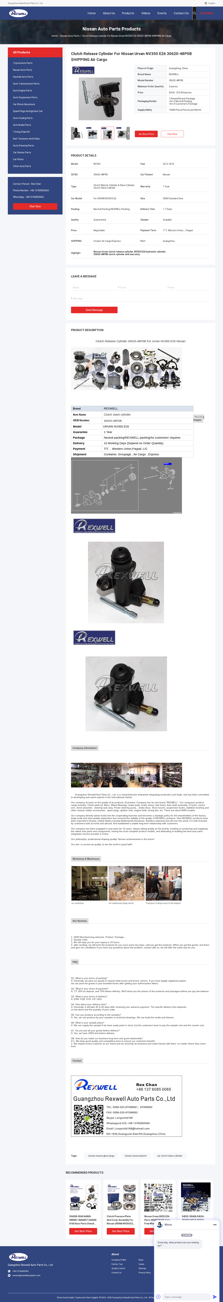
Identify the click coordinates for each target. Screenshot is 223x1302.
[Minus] (215, 1225)
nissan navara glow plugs (101, 1155)
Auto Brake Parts (22, 125)
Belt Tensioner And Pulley (26, 138)
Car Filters (18, 159)
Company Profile (119, 1260)
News (141, 1260)
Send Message (94, 310)
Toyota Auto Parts (22, 63)
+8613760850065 (34, 197)
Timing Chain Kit (21, 131)
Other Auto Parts (22, 166)
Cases (141, 1264)
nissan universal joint (136, 1155)
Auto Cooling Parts (23, 118)
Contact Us (116, 1273)
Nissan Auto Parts (70, 36)
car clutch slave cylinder (169, 1155)
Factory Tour (117, 1264)
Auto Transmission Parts (26, 83)
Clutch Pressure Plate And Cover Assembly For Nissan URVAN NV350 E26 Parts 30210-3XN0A (120, 1220)
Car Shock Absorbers (24, 104)
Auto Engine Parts (22, 90)
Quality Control (118, 1268)
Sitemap (142, 1268)
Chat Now (35, 206)
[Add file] (158, 1296)
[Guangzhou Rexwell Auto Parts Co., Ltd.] (18, 13)
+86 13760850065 (39, 190)
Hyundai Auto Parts (23, 76)
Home (55, 36)
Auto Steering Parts (23, 145)
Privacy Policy (145, 1273)
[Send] (214, 1296)
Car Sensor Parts (22, 152)
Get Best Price (146, 134)
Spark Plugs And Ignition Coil (27, 111)
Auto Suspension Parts (25, 97)
